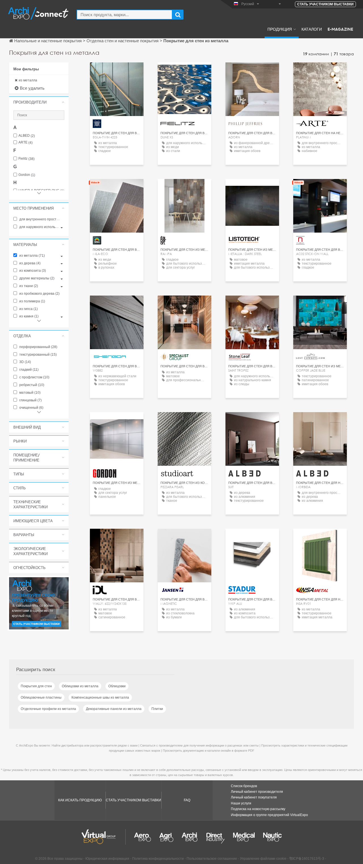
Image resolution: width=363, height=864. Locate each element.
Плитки (157, 709)
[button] (38, 102)
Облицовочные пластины (41, 697)
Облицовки (117, 686)
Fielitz (26, 159)
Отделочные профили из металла (48, 709)
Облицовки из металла (80, 686)
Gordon (26, 175)
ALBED (26, 136)
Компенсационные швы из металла (100, 697)
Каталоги (311, 28)
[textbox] (124, 15)
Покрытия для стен (36, 686)
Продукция (279, 28)
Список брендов (244, 786)
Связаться (184, 71)
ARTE (25, 142)
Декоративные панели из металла (114, 709)
